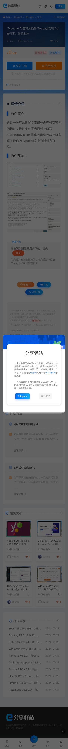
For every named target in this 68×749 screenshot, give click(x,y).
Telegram (22, 396)
